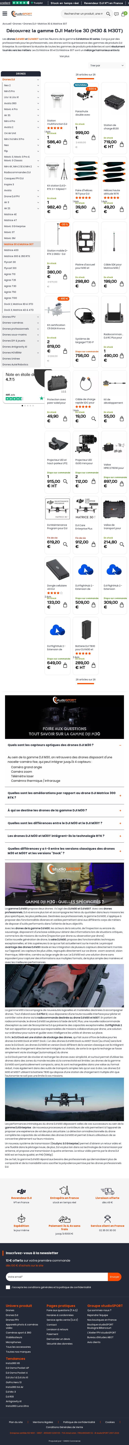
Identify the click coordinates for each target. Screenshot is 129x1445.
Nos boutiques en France (102, 1320)
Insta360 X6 (13, 1363)
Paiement (52, 1334)
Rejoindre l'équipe (97, 1315)
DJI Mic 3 (11, 1391)
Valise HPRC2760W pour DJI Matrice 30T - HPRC (114, 466)
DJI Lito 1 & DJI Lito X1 (17, 1377)
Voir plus (64, 56)
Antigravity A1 (14, 1401)
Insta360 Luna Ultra (17, 1406)
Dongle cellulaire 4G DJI (57, 587)
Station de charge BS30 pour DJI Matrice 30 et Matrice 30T (113, 126)
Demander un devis (58, 1339)
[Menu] (5, 13)
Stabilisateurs (14, 1337)
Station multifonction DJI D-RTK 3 (57, 122)
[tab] (64, 745)
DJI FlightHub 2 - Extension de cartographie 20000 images (84, 587)
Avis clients (93, 1342)
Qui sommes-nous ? (99, 1310)
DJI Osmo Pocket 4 (17, 1372)
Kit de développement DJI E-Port (113, 401)
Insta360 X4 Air (14, 1387)
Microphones (13, 1342)
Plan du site (16, 1422)
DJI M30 (20, 39)
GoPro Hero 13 (14, 1382)
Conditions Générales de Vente (64, 1427)
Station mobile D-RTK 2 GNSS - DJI (57, 252)
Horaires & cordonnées (60, 1315)
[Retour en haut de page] (124, 1008)
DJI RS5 (10, 1396)
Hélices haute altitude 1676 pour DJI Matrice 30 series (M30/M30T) (113, 192)
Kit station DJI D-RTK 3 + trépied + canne (57, 187)
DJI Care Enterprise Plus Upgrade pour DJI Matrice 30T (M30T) (85, 527)
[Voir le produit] (93, 418)
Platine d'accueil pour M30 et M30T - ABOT (85, 266)
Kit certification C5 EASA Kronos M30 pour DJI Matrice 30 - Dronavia (56, 326)
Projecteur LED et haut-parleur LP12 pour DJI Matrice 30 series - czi (57, 461)
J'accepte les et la (51, 1287)
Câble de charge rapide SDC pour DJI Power (85, 401)
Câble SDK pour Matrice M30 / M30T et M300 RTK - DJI (113, 266)
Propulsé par (55, 1441)
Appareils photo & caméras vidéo (22, 1326)
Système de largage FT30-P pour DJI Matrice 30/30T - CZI (84, 340)
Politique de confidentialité (79, 1422)
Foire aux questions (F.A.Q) (62, 1310)
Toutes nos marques (18, 1351)
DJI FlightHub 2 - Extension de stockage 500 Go (57, 647)
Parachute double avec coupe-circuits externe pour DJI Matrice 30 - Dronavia (84, 113)
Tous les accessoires (18, 1347)
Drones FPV (12, 1320)
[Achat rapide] (65, 141)
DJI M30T (33, 39)
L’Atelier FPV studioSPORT (101, 1332)
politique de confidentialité (75, 1287)
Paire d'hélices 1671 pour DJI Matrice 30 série (84, 192)
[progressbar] (85, 78)
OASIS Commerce (71, 1441)
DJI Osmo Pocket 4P (17, 1368)
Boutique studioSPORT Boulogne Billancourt (100, 1326)
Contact (52, 1324)
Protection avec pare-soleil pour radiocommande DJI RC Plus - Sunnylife (57, 401)
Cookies (110, 1422)
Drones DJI (12, 1315)
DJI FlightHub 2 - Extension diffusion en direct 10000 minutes (113, 587)
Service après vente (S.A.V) (62, 1320)
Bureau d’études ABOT (100, 1337)
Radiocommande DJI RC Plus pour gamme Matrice (114, 336)
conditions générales (40, 1287)
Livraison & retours (57, 1329)
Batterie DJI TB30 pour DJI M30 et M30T (85, 647)
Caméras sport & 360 (18, 1332)
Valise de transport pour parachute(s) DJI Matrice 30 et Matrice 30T (114, 526)
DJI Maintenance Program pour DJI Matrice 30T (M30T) (57, 526)
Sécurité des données (60, 1343)
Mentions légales (43, 1422)
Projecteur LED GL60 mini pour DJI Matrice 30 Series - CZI (84, 461)
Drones (10, 1310)
